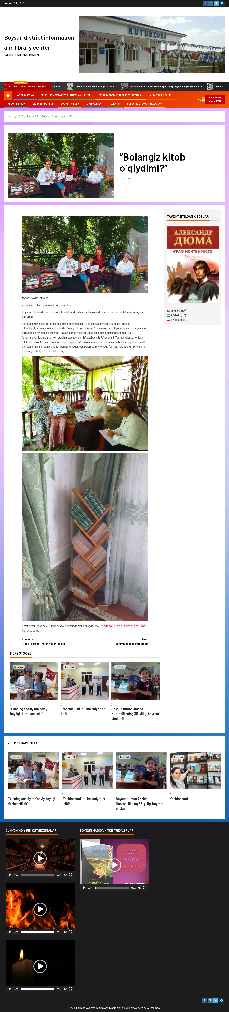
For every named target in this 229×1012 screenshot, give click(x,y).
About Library (16, 103)
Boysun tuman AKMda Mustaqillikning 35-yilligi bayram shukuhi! (133, 86)
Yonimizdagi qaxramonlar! (132, 641)
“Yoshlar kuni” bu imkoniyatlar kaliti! (63, 86)
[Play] (10, 874)
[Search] (199, 99)
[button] (40, 858)
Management (94, 103)
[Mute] (65, 874)
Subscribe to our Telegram (144, 103)
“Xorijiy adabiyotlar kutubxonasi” (120, 95)
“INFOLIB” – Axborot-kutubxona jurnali (66, 95)
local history (70, 103)
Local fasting (25, 95)
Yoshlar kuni (190, 86)
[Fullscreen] (70, 874)
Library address (43, 103)
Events (115, 103)
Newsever (137, 1008)
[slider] (37, 875)
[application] (40, 858)
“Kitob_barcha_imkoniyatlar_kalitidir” (44, 641)
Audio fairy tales (161, 95)
